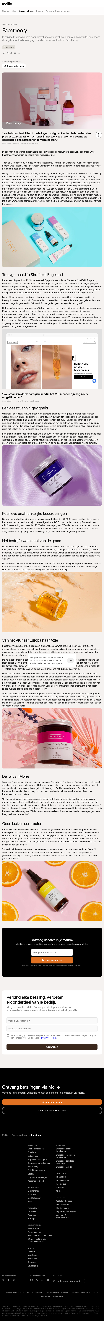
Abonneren (52, 1046)
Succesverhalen (9, 24)
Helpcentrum (33, 1228)
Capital (31, 1174)
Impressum (45, 1296)
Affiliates (32, 1211)
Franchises (33, 1194)
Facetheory (8, 155)
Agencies (32, 1215)
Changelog (61, 1177)
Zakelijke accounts (36, 1170)
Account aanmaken (52, 960)
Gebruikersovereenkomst (33, 1292)
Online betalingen (36, 1149)
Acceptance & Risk (36, 1181)
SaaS (30, 1201)
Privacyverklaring (52, 1292)
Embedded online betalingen (64, 1150)
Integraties (61, 1184)
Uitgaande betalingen (37, 1177)
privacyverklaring (48, 1038)
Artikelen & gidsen (64, 1201)
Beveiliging (33, 1266)
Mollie (5, 1135)
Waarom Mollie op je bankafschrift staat (37, 1240)
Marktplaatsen (34, 1198)
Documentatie (62, 1180)
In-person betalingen (37, 1159)
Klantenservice (34, 1232)
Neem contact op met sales (40, 1235)
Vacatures (32, 1255)
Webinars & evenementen (62, 1216)
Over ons (32, 1251)
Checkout (32, 1152)
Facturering (33, 1166)
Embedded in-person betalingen (65, 1156)
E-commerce (33, 1191)
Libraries (60, 1187)
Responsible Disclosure (70, 1292)
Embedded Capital (64, 1167)
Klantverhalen (62, 1208)
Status (59, 1191)
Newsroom (32, 1258)
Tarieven (32, 1262)
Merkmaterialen (63, 1204)
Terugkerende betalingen (39, 1163)
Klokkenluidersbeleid (89, 1292)
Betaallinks (33, 1156)
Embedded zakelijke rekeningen (65, 1162)
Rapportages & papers (66, 1211)
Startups (31, 1218)
